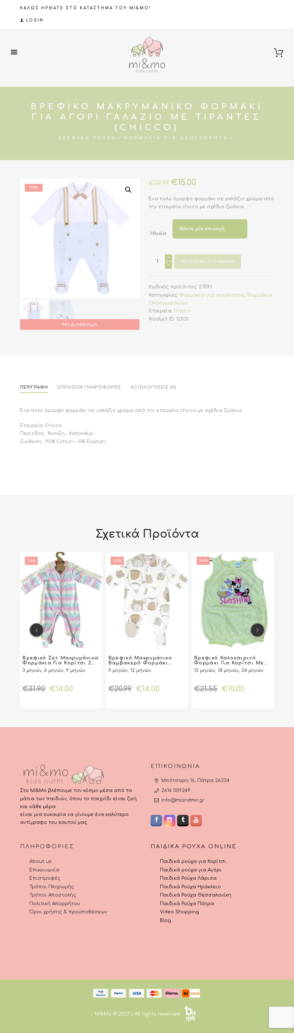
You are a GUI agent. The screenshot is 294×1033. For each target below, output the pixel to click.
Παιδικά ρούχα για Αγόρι (191, 870)
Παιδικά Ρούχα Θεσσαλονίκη (195, 895)
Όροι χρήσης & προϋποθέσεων (68, 911)
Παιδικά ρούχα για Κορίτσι (193, 861)
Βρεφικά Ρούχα (87, 138)
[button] (128, 189)
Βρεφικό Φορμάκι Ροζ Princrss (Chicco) (226, 660)
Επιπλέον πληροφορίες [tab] (89, 387)
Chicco (182, 310)
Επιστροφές (44, 878)
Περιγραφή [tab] (34, 387)
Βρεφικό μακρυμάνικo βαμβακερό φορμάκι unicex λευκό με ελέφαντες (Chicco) (54, 665)
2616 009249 (175, 790)
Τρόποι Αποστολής (52, 895)
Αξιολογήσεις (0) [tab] (153, 387)
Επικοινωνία (44, 870)
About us (40, 861)
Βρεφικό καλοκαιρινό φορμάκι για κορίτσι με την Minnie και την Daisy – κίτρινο (146, 665)
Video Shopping (179, 911)
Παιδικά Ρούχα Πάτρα (187, 903)
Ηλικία (158, 233)
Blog (165, 920)
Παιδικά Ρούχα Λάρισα (188, 878)
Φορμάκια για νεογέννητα (176, 138)
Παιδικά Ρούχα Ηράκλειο (190, 886)
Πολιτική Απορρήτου (54, 903)
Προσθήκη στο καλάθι (207, 261)
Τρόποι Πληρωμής (51, 886)
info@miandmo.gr (183, 800)
